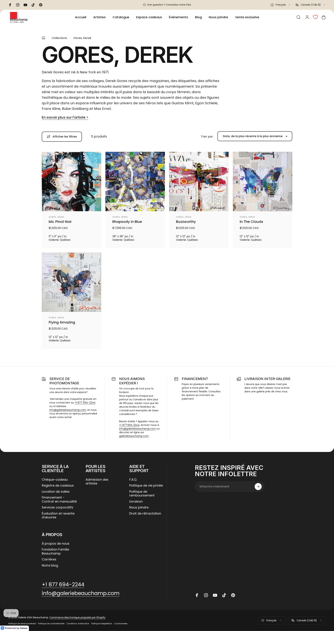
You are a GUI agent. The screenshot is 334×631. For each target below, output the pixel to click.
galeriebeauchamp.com (134, 436)
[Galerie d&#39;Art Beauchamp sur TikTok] (224, 595)
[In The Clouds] (262, 181)
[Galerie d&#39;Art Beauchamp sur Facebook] (197, 595)
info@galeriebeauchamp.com (67, 410)
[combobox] (281, 5)
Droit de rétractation (145, 514)
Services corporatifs (57, 507)
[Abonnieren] (258, 486)
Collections (59, 38)
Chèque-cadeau (55, 480)
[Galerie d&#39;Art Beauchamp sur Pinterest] (233, 595)
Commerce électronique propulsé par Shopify (77, 617)
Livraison (136, 502)
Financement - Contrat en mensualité (59, 499)
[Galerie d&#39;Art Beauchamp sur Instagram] (206, 595)
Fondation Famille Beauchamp (55, 551)
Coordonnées (121, 623)
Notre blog (50, 566)
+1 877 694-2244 (85, 402)
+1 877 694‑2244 (129, 425)
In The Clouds (251, 222)
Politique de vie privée (146, 486)
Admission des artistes (97, 482)
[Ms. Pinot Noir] (71, 181)
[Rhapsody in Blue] (135, 181)
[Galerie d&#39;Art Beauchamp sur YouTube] (215, 595)
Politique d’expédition (101, 623)
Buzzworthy (186, 222)
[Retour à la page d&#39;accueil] (43, 38)
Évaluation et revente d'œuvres (58, 515)
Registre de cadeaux (58, 486)
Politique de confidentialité (51, 623)
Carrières (49, 559)
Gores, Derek (56, 217)
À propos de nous (55, 544)
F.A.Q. (133, 480)
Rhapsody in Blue (127, 222)
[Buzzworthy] (199, 181)
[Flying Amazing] (71, 282)
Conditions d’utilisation (77, 623)
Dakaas (23, 628)
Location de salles (56, 492)
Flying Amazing (62, 322)
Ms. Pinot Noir (60, 222)
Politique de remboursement (142, 493)
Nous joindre (139, 507)
